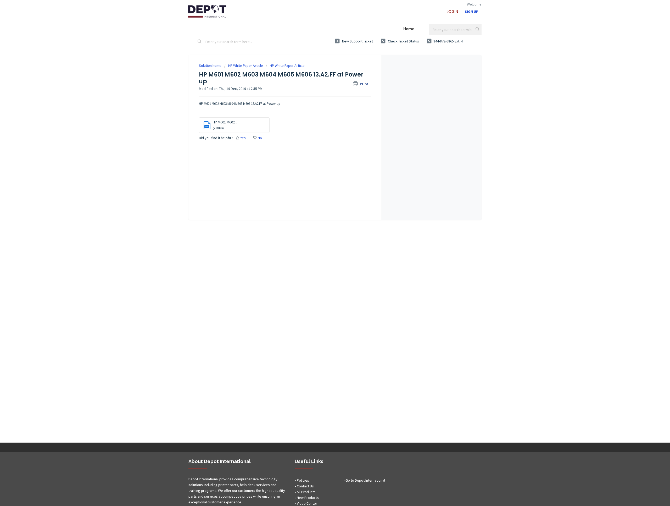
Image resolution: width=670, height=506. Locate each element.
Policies (303, 480)
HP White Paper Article (245, 65)
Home (409, 29)
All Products (306, 491)
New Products (308, 497)
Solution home (210, 65)
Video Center (307, 503)
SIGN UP (471, 11)
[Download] (325, 188)
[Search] (478, 29)
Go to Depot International (365, 480)
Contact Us (305, 486)
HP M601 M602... (225, 122)
